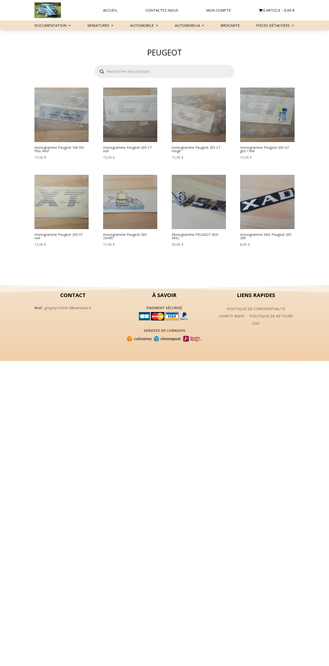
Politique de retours (271, 316)
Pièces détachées (273, 26)
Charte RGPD (231, 316)
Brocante (230, 26)
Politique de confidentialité (256, 309)
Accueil (110, 10)
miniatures (98, 26)
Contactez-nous (161, 10)
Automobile (142, 26)
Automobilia (187, 26)
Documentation (50, 26)
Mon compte (218, 10)
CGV (255, 323)
